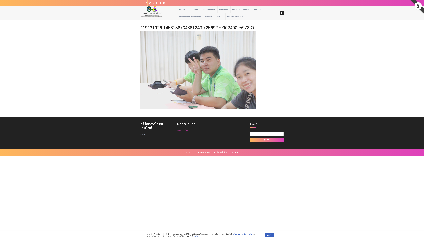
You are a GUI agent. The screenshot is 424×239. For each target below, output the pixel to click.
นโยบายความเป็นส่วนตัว (242, 234)
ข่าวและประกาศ (209, 9)
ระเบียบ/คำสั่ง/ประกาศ (240, 9)
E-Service (219, 17)
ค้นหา (253, 124)
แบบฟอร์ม (257, 9)
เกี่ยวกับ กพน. (194, 9)
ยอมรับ (269, 235)
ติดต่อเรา (208, 17)
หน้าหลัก (182, 9)
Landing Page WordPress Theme (199, 152)
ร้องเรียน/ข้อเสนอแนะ (235, 17)
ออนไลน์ (182, 130)
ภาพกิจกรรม (223, 9)
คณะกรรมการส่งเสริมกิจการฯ (190, 17)
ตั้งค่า (196, 236)
